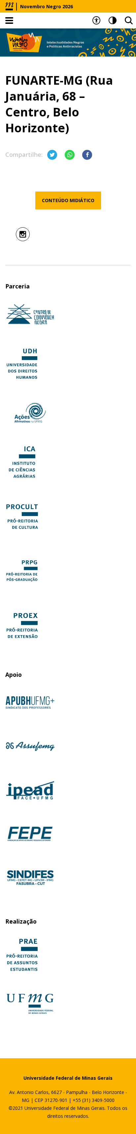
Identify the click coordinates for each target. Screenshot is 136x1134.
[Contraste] (112, 20)
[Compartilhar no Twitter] (52, 155)
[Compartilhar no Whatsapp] (70, 155)
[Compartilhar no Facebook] (87, 155)
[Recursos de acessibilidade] (96, 20)
